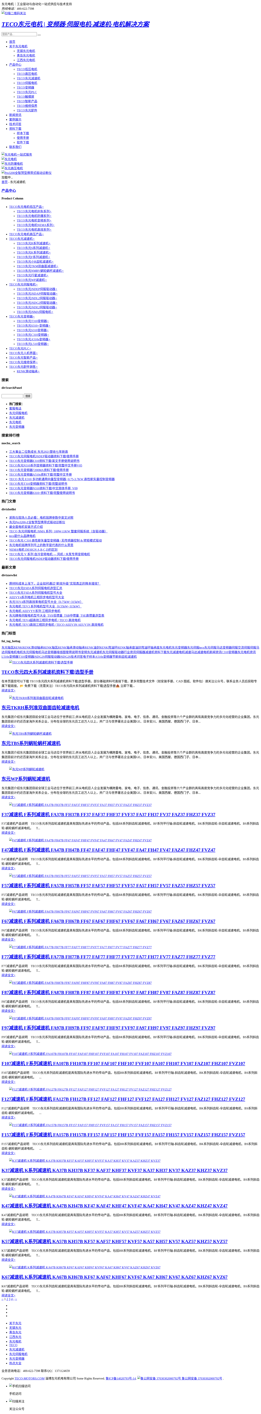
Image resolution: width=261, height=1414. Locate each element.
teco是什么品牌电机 (22, 536)
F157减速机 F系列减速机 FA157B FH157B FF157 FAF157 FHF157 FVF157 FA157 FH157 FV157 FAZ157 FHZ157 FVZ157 (123, 1134)
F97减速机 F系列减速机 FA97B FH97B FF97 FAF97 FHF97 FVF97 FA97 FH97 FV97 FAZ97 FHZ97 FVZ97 (108, 1027)
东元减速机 (16, 417)
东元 (5, 647)
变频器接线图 (56, 652)
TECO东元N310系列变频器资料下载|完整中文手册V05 (45, 465)
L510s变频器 (10, 656)
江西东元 (15, 1337)
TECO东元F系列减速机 (33, 257)
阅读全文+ (8, 690)
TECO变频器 (25, 87)
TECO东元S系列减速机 (33, 248)
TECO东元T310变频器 (33, 321)
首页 (12, 41)
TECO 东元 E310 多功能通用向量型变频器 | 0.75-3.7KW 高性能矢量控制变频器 (62, 479)
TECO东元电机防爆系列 (34, 216)
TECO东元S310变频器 (33, 330)
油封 (138, 647)
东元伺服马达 (213, 647)
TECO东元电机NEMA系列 (36, 225)
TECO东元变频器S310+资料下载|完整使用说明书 (42, 493)
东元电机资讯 (246, 652)
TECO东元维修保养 (23, 362)
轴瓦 (11, 647)
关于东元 (15, 1323)
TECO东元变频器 (22, 316)
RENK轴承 (65, 647)
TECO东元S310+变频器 (33, 325)
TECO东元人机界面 (23, 353)
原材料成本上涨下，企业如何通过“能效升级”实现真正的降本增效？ (55, 583)
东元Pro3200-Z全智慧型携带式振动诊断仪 (37, 522)
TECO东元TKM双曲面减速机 (37, 266)
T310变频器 (26, 656)
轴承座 (155, 647)
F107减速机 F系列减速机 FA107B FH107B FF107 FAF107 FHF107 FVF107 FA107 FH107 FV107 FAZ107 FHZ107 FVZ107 (123, 1063)
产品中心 (15, 64)
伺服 (235, 647)
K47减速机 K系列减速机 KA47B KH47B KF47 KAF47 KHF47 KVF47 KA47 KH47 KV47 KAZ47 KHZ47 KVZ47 (115, 1205)
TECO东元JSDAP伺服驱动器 (37, 293)
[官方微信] (14, 13)
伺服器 (140, 652)
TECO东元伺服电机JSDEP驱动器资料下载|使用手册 (44, 456)
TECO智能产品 (27, 101)
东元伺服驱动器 (113, 652)
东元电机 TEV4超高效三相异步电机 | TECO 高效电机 (45, 620)
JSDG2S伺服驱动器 (47, 656)
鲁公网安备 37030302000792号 (201, 1378)
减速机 (149, 652)
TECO (13, 1345)
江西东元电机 (26, 60)
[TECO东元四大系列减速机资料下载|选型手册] (41, 662)
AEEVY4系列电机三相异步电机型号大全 (36, 597)
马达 (44, 652)
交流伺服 (244, 647)
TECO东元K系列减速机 (34, 252)
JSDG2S (65, 656)
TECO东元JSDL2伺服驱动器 (37, 298)
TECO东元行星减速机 (33, 275)
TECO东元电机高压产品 (26, 234)
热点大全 (15, 1363)
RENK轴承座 (126, 647)
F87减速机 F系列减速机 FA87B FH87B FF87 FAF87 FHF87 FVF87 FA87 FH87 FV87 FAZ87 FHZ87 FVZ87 (108, 992)
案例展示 (15, 119)
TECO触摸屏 (25, 96)
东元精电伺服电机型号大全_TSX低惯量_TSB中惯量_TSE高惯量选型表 (56, 615)
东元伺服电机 (18, 413)
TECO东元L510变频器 (33, 344)
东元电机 (15, 422)
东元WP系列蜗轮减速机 (26, 778)
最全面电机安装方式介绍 (26, 526)
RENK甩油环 (108, 647)
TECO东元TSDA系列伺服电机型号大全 (35, 592)
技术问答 (15, 124)
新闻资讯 (15, 115)
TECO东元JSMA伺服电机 (35, 312)
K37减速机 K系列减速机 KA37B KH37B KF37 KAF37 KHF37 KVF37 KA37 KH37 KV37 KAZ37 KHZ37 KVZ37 (115, 1170)
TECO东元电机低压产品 (26, 206)
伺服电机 (11, 652)
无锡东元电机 (26, 51)
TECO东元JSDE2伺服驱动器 (37, 307)
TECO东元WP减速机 (32, 280)
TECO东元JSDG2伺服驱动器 (37, 302)
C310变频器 (229, 652)
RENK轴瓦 (50, 647)
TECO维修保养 (27, 105)
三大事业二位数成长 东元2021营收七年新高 (38, 451)
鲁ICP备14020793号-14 (121, 1378)
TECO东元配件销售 (23, 366)
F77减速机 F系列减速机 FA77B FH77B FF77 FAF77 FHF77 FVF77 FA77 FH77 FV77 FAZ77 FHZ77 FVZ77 (108, 956)
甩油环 (145, 647)
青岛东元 (15, 1332)
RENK (18, 647)
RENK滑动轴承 (28, 371)
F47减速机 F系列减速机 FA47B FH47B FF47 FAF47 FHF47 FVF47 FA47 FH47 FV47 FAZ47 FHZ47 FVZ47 (108, 849)
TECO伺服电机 (27, 83)
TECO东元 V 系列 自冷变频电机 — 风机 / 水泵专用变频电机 (49, 554)
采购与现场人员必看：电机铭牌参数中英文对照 (41, 517)
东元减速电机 (176, 652)
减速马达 (191, 652)
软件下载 (23, 142)
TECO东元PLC (27, 92)
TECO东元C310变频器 (33, 334)
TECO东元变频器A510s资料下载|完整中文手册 (40, 474)
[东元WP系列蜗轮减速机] (26, 769)
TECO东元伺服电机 (23, 284)
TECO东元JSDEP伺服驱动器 (37, 289)
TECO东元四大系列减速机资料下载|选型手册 (47, 672)
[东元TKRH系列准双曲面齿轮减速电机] (36, 698)
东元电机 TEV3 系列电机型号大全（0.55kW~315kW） (45, 606)
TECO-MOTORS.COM (30, 1378)
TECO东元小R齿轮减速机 (35, 261)
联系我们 (15, 147)
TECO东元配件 (27, 110)
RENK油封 (92, 647)
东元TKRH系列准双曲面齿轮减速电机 (40, 707)
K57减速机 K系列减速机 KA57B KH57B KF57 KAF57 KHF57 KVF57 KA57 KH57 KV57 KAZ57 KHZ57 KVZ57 (115, 1241)
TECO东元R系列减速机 (34, 243)
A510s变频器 (103, 656)
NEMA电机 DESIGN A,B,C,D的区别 (33, 549)
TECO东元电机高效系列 (34, 229)
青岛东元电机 (26, 55)
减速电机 (203, 652)
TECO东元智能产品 (23, 357)
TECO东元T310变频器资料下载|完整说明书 (38, 483)
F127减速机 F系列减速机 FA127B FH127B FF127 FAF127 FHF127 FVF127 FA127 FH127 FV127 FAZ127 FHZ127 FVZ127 (123, 1099)
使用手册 (23, 137)
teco (201, 647)
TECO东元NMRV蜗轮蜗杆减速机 (40, 270)
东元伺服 (193, 647)
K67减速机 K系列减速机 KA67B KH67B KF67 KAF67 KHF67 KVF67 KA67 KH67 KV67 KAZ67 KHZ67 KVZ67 (115, 1277)
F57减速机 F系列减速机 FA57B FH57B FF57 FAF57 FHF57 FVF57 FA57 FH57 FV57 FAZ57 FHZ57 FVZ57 (108, 885)
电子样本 (89, 656)
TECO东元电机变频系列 (34, 220)
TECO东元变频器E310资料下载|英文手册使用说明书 (44, 461)
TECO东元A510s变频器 (33, 339)
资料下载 (15, 128)
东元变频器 (16, 426)
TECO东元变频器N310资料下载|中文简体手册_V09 (43, 488)
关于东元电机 (18, 46)
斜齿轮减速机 (127, 656)
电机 (20, 652)
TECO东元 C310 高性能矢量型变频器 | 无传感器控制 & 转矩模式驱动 (55, 540)
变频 (84, 652)
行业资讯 (130, 652)
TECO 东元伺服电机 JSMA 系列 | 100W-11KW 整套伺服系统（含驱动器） (58, 531)
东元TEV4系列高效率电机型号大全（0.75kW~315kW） (46, 601)
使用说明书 (73, 652)
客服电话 (15, 408)
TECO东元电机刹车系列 (34, 211)
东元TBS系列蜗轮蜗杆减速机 (31, 743)
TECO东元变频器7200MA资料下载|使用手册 (39, 470)
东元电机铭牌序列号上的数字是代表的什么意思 (41, 545)
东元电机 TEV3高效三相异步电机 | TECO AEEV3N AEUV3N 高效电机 (56, 624)
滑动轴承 (79, 647)
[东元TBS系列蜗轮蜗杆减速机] (30, 733)
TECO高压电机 (27, 73)
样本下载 (23, 133)
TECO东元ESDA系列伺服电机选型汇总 (35, 588)
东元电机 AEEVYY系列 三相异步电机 (34, 611)
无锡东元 (15, 1327)
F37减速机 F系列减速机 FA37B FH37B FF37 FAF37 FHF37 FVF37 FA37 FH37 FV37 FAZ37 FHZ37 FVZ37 (108, 814)
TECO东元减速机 (28, 78)
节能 (115, 656)
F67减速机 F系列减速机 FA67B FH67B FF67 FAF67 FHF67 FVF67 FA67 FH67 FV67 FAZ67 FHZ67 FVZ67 (108, 921)
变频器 (227, 647)
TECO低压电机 (27, 69)
